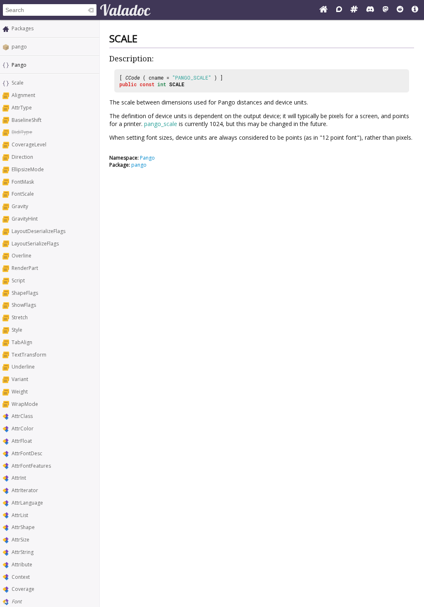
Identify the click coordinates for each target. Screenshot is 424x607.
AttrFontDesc (27, 453)
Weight (20, 391)
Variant (20, 379)
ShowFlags (24, 304)
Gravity (20, 206)
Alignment (23, 95)
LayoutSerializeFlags (35, 243)
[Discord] (370, 10)
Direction (22, 156)
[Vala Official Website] (323, 10)
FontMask (23, 181)
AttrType (22, 107)
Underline (23, 366)
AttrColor (23, 428)
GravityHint (25, 218)
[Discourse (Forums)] (339, 10)
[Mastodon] (385, 10)
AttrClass (22, 416)
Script (18, 280)
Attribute (22, 564)
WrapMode (25, 404)
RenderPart (25, 268)
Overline (21, 255)
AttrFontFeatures (31, 465)
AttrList (20, 515)
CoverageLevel (29, 144)
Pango (147, 157)
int (161, 84)
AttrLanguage (27, 502)
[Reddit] (400, 10)
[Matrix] (354, 10)
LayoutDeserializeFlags (38, 231)
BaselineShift (26, 120)
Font (17, 601)
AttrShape (23, 527)
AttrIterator (25, 490)
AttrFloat (22, 440)
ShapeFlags (25, 292)
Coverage (23, 588)
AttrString (23, 552)
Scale (18, 82)
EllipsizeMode (28, 169)
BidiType (22, 132)
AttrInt (19, 477)
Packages (23, 28)
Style (17, 329)
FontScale (23, 193)
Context (21, 576)
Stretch (20, 317)
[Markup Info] (415, 10)
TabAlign (22, 342)
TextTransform (29, 354)
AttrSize (20, 539)
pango (19, 46)
